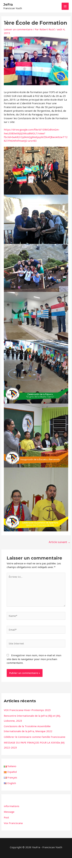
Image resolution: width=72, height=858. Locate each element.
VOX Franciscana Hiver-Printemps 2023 (27, 710)
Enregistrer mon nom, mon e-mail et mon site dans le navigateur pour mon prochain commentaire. (34, 659)
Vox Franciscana (13, 823)
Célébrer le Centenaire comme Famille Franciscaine (34, 736)
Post (6, 817)
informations (11, 806)
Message (9, 811)
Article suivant (59, 542)
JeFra (8, 4)
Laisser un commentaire (18, 29)
